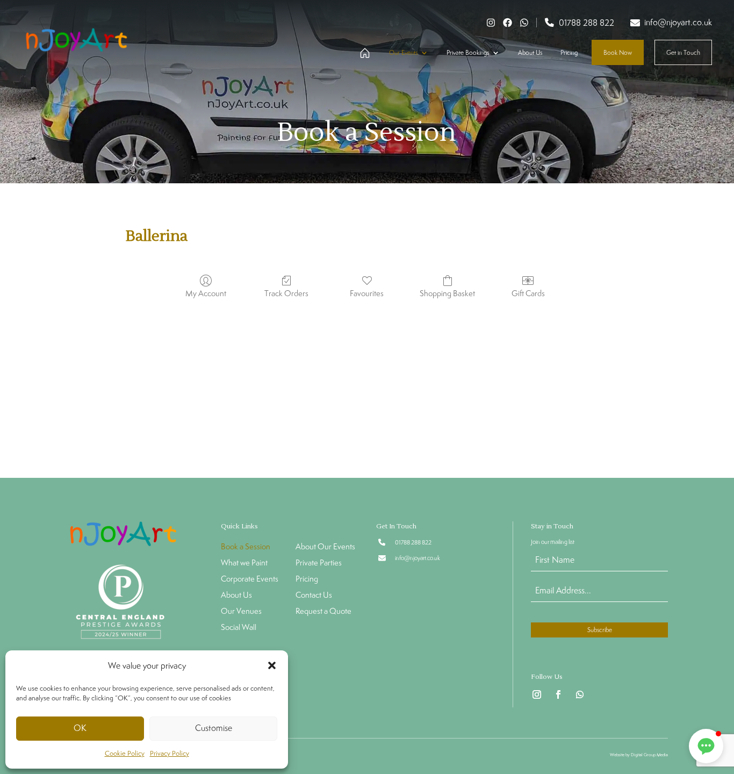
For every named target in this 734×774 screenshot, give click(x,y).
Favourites (367, 293)
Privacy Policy (169, 753)
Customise (213, 728)
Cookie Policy (125, 753)
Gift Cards (528, 293)
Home (363, 53)
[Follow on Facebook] (558, 694)
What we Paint (244, 563)
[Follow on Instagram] (536, 694)
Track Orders (286, 293)
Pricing (569, 52)
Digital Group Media (649, 754)
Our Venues (241, 611)
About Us (530, 52)
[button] (272, 665)
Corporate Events (249, 579)
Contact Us (314, 595)
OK (80, 728)
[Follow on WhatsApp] (579, 694)
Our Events (403, 52)
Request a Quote (323, 611)
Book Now (617, 52)
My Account (205, 293)
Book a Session (245, 547)
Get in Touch (683, 52)
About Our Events (325, 547)
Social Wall (238, 628)
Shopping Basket (447, 293)
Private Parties (319, 563)
